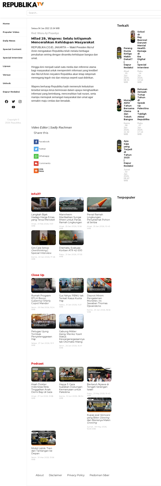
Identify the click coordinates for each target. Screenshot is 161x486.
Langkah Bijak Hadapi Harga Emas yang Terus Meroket (43, 217)
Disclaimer (55, 475)
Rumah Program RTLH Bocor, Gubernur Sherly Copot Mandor (41, 299)
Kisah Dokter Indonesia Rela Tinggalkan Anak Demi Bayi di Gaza (41, 388)
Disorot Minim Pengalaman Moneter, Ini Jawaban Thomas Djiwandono (97, 300)
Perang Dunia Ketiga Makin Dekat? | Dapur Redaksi (128, 65)
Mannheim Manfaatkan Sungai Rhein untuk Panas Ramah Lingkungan (70, 218)
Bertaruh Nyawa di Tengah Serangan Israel (98, 387)
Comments (44, 163)
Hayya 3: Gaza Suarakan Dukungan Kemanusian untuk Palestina (70, 388)
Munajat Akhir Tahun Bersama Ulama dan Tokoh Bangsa (129, 117)
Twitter (42, 148)
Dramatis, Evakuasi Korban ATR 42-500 (70, 249)
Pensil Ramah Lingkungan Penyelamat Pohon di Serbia (98, 218)
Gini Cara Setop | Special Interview (41, 250)
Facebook (44, 141)
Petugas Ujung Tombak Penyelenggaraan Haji (41, 335)
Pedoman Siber (99, 475)
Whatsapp (44, 156)
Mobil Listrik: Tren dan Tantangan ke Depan (41, 451)
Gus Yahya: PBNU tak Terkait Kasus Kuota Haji (71, 298)
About (40, 475)
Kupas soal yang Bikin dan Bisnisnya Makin (98, 419)
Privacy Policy (76, 475)
